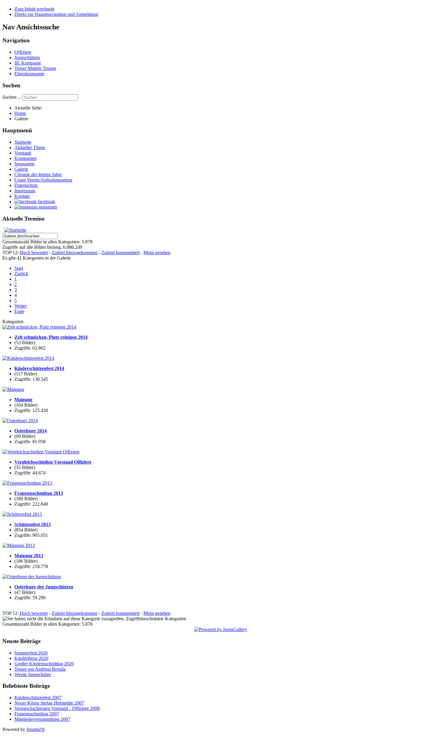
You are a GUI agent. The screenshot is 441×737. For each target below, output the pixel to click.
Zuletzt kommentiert (120, 252)
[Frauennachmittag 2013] (27, 483)
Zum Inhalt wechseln (34, 8)
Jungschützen (27, 57)
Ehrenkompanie (29, 73)
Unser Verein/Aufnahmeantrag (43, 179)
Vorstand (22, 152)
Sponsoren (24, 163)
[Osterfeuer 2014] (20, 420)
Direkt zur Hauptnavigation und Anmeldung (56, 14)
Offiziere (22, 52)
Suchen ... (11, 97)
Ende (19, 311)
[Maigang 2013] (18, 545)
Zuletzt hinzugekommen (75, 252)
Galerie (21, 169)
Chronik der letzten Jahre (38, 174)
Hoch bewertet (34, 252)
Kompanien (25, 158)
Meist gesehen (156, 252)
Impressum (24, 190)
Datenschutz (26, 185)
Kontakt (22, 196)
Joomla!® (35, 729)
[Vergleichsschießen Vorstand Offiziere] (41, 451)
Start (18, 268)
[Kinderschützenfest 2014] (28, 358)
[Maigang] (13, 389)
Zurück (21, 273)
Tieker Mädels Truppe (35, 68)
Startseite (23, 142)
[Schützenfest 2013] (22, 514)
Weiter (20, 305)
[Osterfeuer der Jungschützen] (31, 576)
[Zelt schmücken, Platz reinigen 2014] (39, 326)
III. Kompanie (27, 62)
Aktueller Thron (29, 147)
